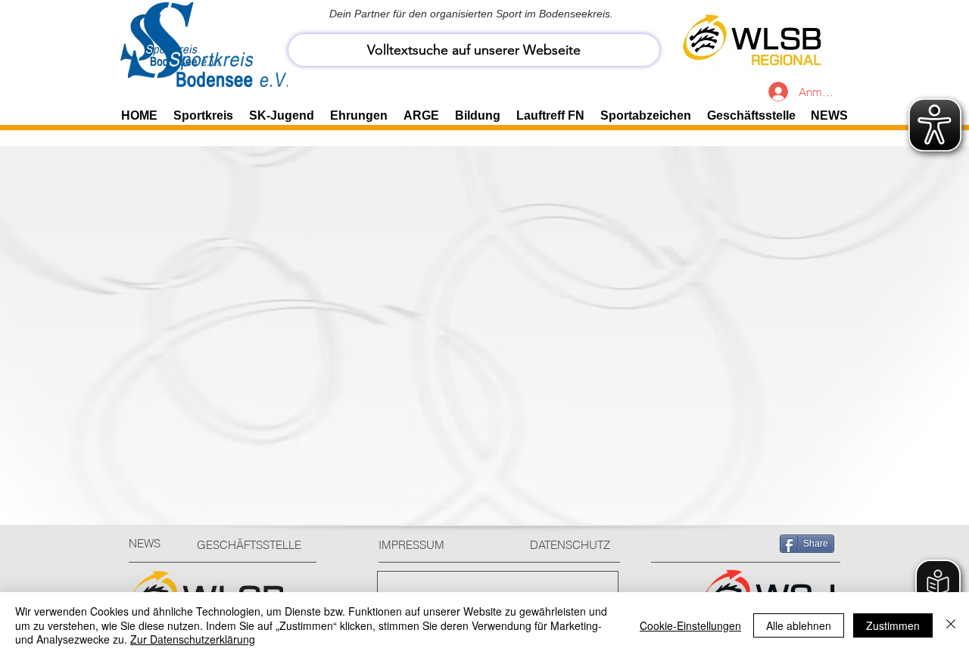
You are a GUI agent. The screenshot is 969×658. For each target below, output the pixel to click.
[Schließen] (951, 625)
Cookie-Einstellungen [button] (690, 625)
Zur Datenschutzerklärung (192, 639)
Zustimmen (893, 625)
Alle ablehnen (798, 625)
